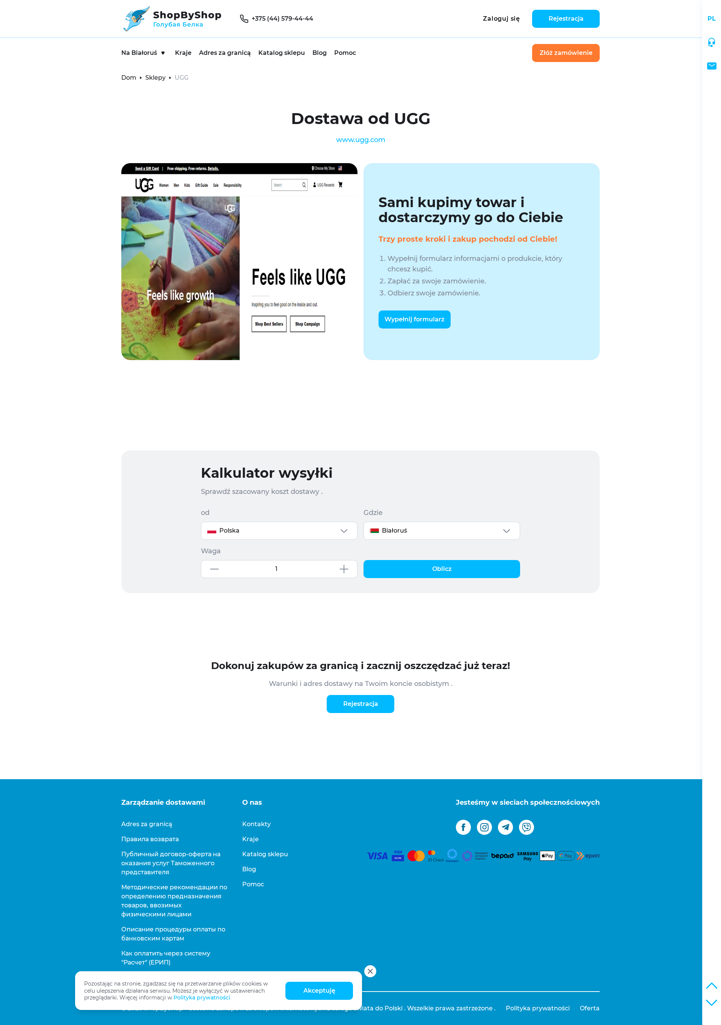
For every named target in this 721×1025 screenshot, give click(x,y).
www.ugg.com (360, 140)
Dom (128, 77)
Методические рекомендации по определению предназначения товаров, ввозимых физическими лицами (174, 901)
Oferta (590, 1008)
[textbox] (279, 530)
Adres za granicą (225, 52)
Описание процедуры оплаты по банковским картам (173, 934)
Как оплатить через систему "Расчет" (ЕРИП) (165, 958)
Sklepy (155, 77)
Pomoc (345, 52)
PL (711, 18)
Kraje (183, 52)
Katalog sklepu (281, 52)
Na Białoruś (139, 52)
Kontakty (256, 824)
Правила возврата (150, 839)
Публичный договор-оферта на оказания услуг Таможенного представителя (170, 863)
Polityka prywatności (201, 997)
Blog (319, 52)
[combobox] (279, 531)
